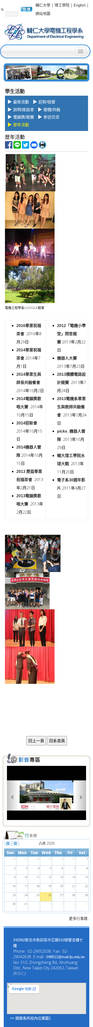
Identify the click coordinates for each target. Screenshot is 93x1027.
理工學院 (62, 5)
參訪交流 (51, 117)
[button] (13, 795)
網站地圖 (42, 13)
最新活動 (21, 102)
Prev (12, 73)
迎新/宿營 (46, 102)
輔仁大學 (42, 5)
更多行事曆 (78, 918)
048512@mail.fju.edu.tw (65, 957)
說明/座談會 (23, 110)
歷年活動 (21, 125)
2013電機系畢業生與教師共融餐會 (71, 407)
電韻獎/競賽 (23, 117)
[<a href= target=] (46, 795)
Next (81, 73)
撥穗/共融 (51, 110)
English (80, 5)
